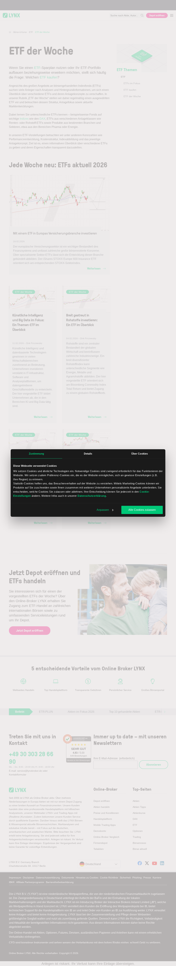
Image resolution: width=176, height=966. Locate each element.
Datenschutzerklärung (92, 495)
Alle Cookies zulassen (142, 509)
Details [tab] (88, 453)
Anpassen (103, 509)
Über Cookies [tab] (139, 453)
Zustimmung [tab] (36, 453)
